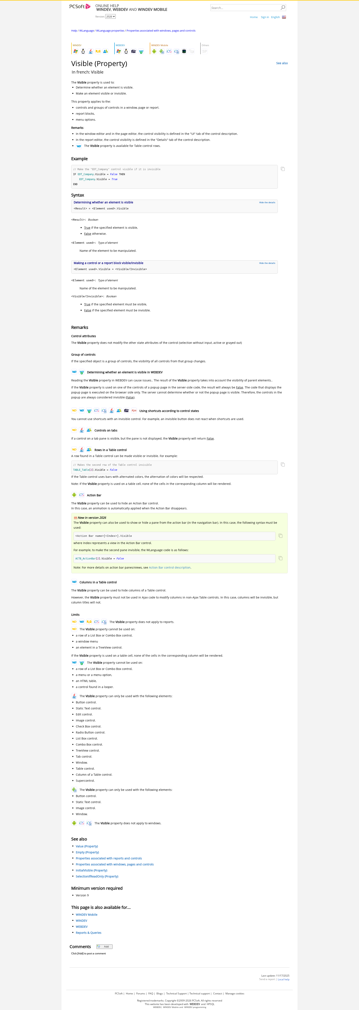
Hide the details (267, 202)
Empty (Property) (87, 852)
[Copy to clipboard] (282, 169)
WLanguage (86, 30)
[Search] (283, 8)
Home (254, 17)
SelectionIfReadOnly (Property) (97, 876)
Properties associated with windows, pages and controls (161, 30)
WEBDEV (81, 927)
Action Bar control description (170, 567)
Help (74, 30)
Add (106, 946)
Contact (217, 993)
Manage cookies (234, 993)
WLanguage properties (110, 30)
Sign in (265, 17)
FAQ (150, 993)
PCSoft (119, 993)
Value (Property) (87, 846)
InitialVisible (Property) (91, 870)
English (275, 17)
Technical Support (176, 993)
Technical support (199, 993)
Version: (100, 16)
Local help (283, 979)
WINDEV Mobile (86, 915)
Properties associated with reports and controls (109, 858)
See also (282, 63)
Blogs (159, 993)
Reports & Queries (88, 933)
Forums (140, 993)
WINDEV (81, 921)
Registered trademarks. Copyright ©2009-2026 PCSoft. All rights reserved (179, 1000)
